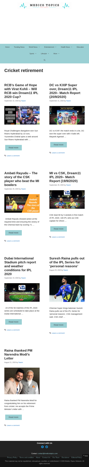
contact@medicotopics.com (48, 453)
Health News (65, 47)
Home (7, 47)
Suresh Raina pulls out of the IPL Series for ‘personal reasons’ (66, 262)
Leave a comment (13, 156)
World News (33, 47)
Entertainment (49, 47)
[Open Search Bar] (44, 60)
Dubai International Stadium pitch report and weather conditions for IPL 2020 (20, 266)
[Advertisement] (44, 462)
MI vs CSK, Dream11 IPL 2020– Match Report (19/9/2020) (65, 177)
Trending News (19, 47)
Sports (32, 53)
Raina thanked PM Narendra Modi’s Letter (18, 354)
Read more (13, 148)
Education (80, 47)
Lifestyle (44, 53)
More (55, 53)
